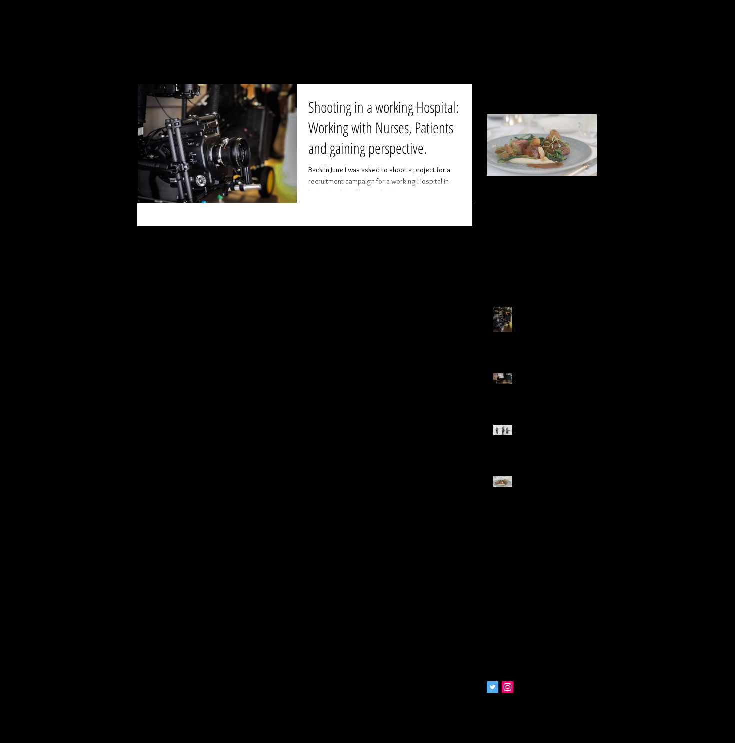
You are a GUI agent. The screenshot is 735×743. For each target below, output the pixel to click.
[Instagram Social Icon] (508, 687)
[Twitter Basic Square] (492, 687)
